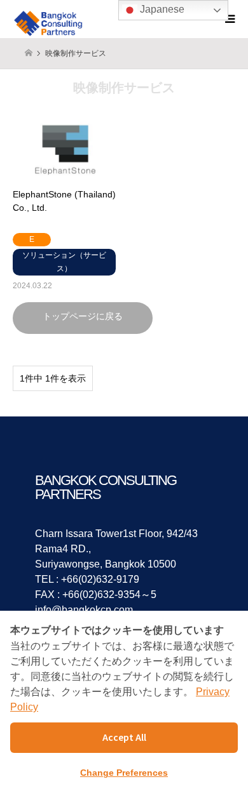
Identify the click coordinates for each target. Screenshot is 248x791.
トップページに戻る (83, 316)
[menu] (229, 19)
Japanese (160, 9)
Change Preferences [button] (124, 773)
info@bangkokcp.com (84, 609)
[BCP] (50, 19)
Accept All (124, 737)
